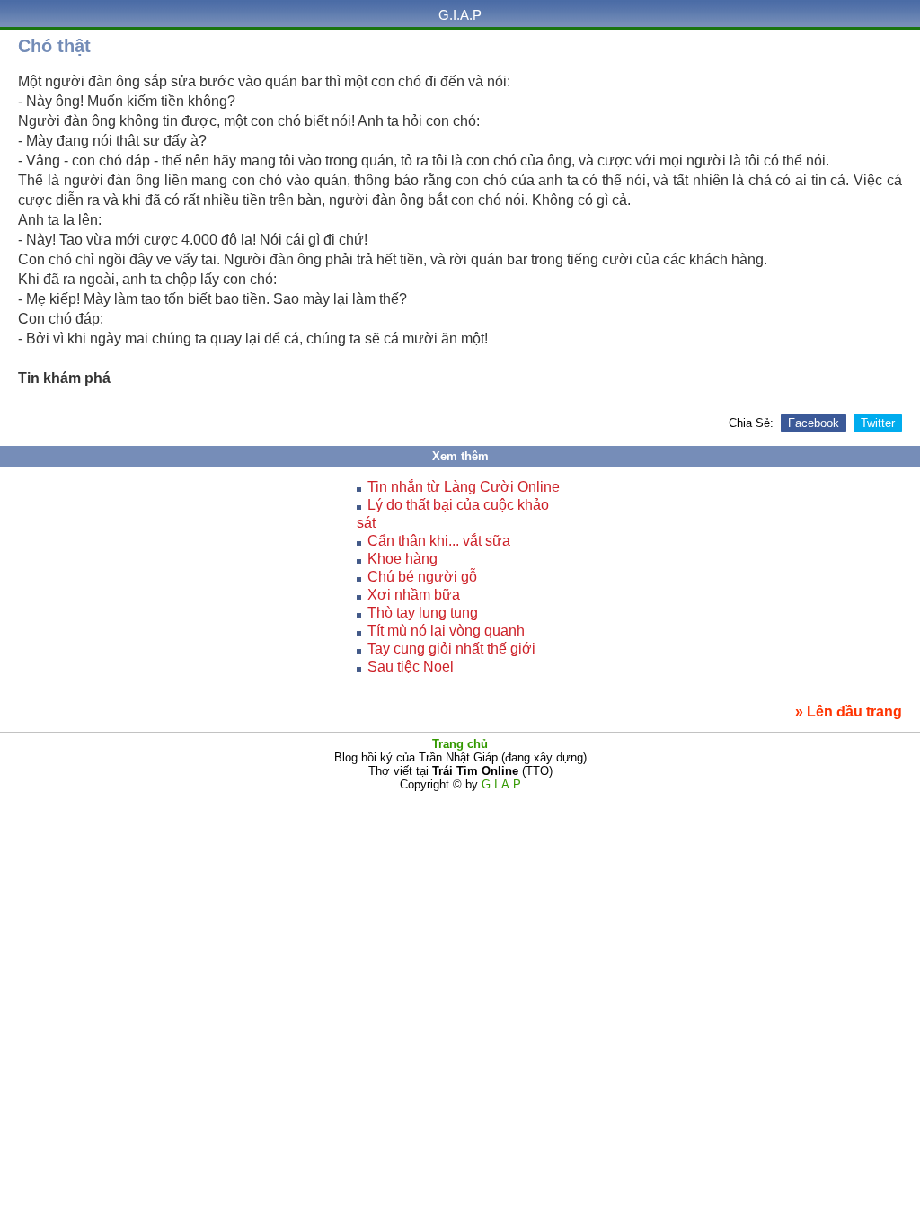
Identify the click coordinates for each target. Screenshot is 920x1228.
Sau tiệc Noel (410, 666)
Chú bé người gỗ (422, 576)
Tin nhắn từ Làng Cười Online (463, 486)
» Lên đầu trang (848, 711)
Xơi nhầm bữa (413, 594)
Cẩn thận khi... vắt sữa (438, 540)
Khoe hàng (402, 558)
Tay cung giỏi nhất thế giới (451, 648)
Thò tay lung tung (422, 612)
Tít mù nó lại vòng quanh (446, 630)
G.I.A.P (460, 14)
